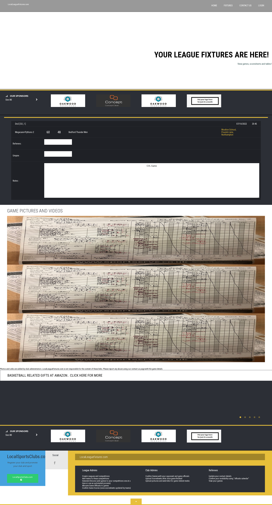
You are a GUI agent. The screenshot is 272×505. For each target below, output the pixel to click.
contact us (135, 369)
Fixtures (228, 5)
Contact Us (245, 5)
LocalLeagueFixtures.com (18, 4)
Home (214, 5)
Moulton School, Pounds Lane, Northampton (228, 132)
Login (261, 5)
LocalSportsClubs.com (23, 477)
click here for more (85, 375)
